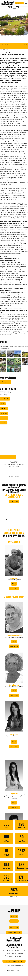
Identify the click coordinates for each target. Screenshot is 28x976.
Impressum (17, 970)
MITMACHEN (19, 3)
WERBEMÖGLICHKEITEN (14, 932)
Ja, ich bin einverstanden (14, 961)
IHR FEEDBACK (14, 927)
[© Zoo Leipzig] (10, 354)
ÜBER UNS (14, 916)
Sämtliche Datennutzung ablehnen (14, 965)
